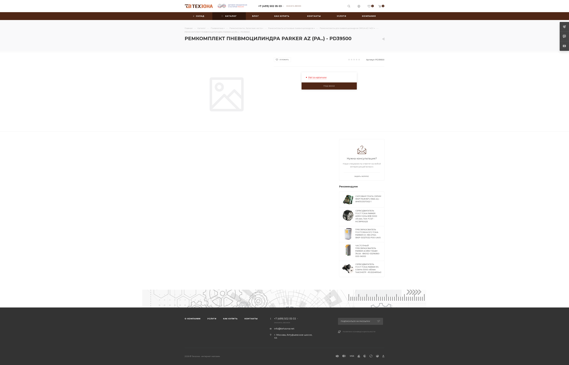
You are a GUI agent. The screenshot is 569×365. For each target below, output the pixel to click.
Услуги (211, 318)
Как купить (230, 318)
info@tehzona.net (284, 328)
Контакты (251, 318)
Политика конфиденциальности (359, 332)
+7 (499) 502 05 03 (270, 6)
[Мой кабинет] (359, 6)
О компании (192, 318)
